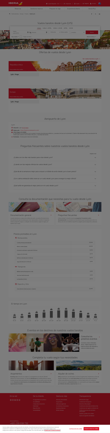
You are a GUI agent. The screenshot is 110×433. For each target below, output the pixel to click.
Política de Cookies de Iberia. (52, 430)
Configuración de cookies (75, 428)
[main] (55, 429)
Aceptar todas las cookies (91, 428)
